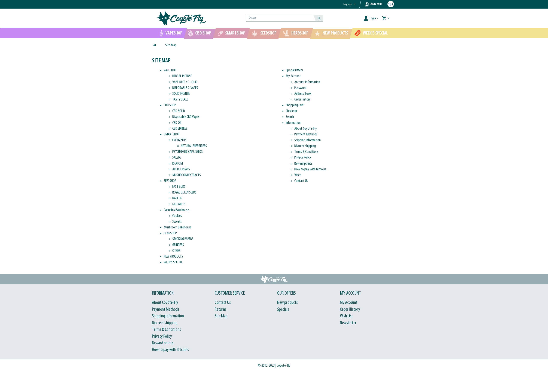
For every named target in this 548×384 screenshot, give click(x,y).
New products (287, 302)
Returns (220, 309)
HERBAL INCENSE (182, 76)
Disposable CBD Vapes (186, 117)
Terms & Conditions (306, 152)
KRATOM (177, 164)
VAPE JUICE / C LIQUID (185, 82)
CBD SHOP (170, 105)
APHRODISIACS (181, 169)
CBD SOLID (178, 111)
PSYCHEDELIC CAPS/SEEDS (187, 152)
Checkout (291, 111)
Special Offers (294, 70)
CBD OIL (177, 123)
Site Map (171, 45)
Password (300, 88)
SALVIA (176, 158)
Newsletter (348, 323)
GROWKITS (178, 204)
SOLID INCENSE (181, 94)
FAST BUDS (179, 187)
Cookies (177, 216)
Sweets (177, 222)
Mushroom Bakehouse (177, 227)
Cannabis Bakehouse (176, 210)
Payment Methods (305, 134)
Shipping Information (307, 140)
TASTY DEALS (180, 100)
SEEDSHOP (170, 181)
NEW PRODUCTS (173, 257)
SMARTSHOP (171, 134)
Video (297, 175)
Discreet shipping (305, 146)
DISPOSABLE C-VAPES (185, 88)
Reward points (303, 164)
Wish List (346, 316)
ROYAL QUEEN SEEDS (184, 192)
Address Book (302, 94)
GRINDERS (178, 245)
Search (290, 117)
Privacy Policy (302, 158)
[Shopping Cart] (385, 18)
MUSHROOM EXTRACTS (186, 175)
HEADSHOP (170, 233)
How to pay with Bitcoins (310, 169)
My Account (293, 76)
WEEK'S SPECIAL (173, 262)
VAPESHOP (170, 70)
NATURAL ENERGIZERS (194, 146)
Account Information (307, 82)
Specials (283, 309)
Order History (302, 100)
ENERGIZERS (179, 140)
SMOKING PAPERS (182, 239)
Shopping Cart (295, 105)
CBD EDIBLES (179, 129)
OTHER (176, 251)
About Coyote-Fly (305, 129)
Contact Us (375, 4)
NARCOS (177, 198)
